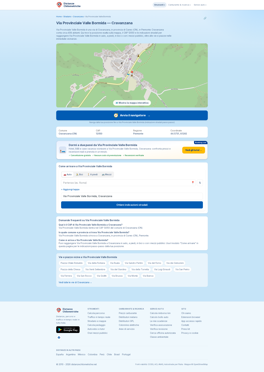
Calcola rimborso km (160, 313)
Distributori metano (128, 317)
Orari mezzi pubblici (97, 333)
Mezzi (107, 174)
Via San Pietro (182, 269)
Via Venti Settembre (95, 269)
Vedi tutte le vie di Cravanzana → (75, 282)
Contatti (185, 325)
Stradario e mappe (97, 321)
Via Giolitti (101, 275)
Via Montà (133, 275)
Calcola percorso (96, 313)
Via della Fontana (96, 263)
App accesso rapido (191, 321)
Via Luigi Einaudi (162, 269)
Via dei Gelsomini (174, 263)
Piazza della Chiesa (70, 269)
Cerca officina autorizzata (163, 333)
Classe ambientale (159, 337)
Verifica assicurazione (161, 325)
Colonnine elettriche (129, 325)
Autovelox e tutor (96, 329)
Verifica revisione (158, 329)
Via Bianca (148, 275)
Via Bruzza (117, 275)
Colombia (92, 354)
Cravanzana (78, 16)
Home (59, 16)
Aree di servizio (127, 329)
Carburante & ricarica (179, 5)
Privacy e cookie (189, 333)
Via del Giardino (118, 269)
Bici (79, 174)
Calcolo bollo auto (159, 317)
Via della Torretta (140, 269)
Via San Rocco (84, 275)
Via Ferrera (66, 275)
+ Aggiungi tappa (70, 189)
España (60, 354)
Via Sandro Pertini (134, 263)
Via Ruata (115, 263)
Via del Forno (154, 263)
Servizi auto (200, 5)
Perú (102, 354)
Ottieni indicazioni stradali (132, 204)
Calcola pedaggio (96, 325)
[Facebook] (59, 337)
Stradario (67, 16)
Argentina (71, 354)
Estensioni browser (190, 317)
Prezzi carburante (128, 313)
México (81, 354)
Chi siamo (186, 313)
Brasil (117, 354)
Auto (68, 174)
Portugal (126, 354)
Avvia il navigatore (132, 115)
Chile (109, 354)
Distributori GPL (126, 321)
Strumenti (159, 5)
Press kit (185, 329)
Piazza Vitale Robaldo (72, 263)
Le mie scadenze (158, 321)
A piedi (92, 174)
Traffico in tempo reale (99, 317)
